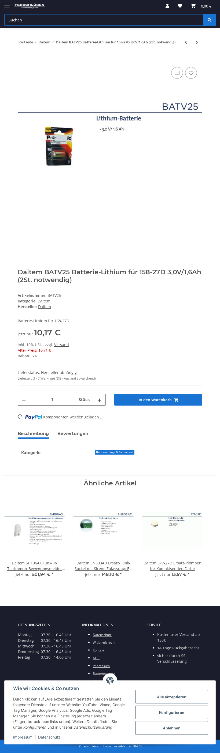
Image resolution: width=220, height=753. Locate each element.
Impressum (22, 737)
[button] (167, 6)
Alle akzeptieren (171, 697)
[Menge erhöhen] (99, 399)
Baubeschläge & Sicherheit (114, 452)
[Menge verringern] (24, 399)
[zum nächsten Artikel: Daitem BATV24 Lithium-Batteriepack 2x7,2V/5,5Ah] (196, 42)
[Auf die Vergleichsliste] (177, 73)
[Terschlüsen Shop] (29, 6)
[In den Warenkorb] (22, 60)
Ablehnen (172, 728)
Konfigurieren (171, 712)
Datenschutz (49, 737)
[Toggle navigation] (7, 3)
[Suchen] (209, 20)
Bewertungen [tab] (72, 433)
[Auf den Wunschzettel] (191, 73)
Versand (61, 344)
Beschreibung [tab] (33, 433)
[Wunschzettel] (180, 6)
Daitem (44, 301)
